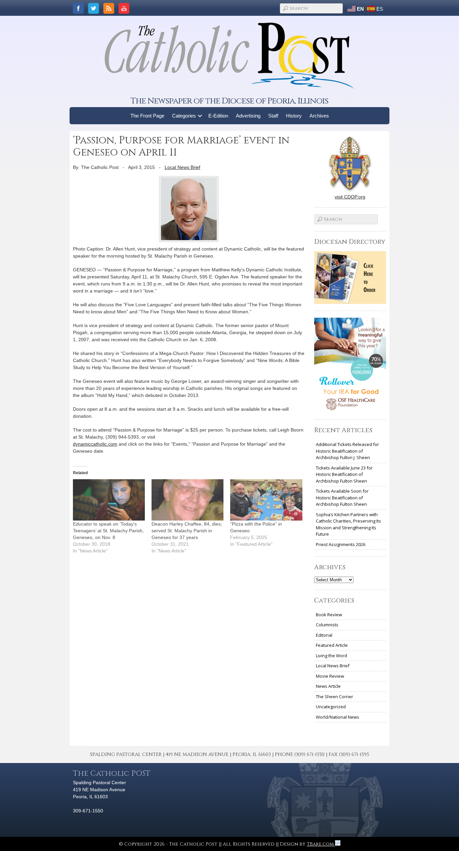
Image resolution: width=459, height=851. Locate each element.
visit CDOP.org (350, 196)
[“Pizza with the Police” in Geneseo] (266, 499)
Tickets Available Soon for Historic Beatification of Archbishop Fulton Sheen (342, 497)
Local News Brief (182, 167)
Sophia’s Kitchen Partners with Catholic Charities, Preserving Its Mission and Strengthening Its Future (348, 524)
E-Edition (218, 116)
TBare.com (321, 844)
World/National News (337, 717)
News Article (328, 686)
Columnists (327, 625)
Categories (184, 116)
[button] (200, 116)
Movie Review (330, 676)
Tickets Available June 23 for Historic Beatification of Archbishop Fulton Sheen (344, 474)
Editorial (324, 635)
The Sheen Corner (334, 696)
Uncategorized (331, 707)
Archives (319, 116)
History (294, 116)
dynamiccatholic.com (95, 444)
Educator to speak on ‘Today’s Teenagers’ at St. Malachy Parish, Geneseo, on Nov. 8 (108, 530)
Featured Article (332, 645)
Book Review (329, 615)
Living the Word (331, 656)
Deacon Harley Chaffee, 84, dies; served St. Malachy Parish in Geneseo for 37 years (187, 530)
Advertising (248, 116)
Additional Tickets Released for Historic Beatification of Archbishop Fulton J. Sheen (347, 450)
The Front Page (147, 116)
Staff (273, 116)
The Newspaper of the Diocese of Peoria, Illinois (229, 100)
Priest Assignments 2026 (340, 544)
